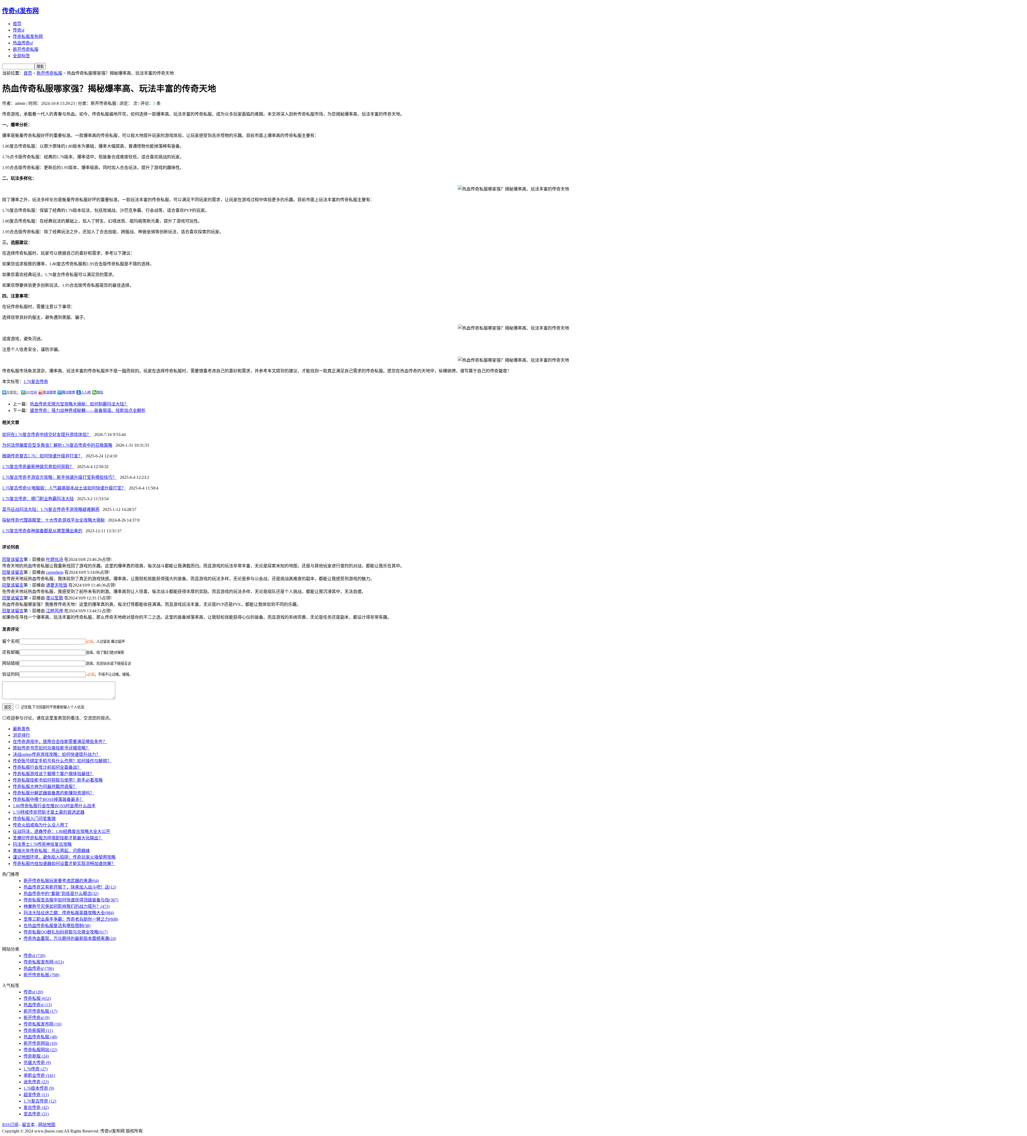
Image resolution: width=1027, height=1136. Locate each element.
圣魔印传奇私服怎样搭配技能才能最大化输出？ (58, 838)
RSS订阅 (10, 1124)
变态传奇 (36, 1114)
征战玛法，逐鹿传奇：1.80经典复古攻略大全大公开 (61, 831)
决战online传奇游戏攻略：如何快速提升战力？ (56, 754)
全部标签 (21, 55)
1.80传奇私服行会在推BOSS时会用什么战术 (54, 806)
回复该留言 (13, 559)
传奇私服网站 (40, 1049)
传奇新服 (36, 1056)
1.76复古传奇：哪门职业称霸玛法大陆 (38, 498)
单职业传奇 (39, 1075)
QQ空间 (31, 392)
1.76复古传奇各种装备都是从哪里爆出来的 (42, 531)
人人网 (86, 392)
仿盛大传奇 (37, 1062)
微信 (100, 392)
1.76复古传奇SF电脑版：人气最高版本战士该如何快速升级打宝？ (64, 488)
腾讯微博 (68, 392)
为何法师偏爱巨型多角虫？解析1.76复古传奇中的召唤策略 (57, 445)
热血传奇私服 (40, 1037)
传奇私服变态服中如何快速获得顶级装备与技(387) (71, 900)
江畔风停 (54, 611)
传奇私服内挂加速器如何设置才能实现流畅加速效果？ (64, 863)
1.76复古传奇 (36, 381)
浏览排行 (21, 735)
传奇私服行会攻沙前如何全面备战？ (47, 767)
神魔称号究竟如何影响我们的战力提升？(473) (67, 906)
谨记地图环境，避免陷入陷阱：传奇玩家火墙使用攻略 (64, 857)
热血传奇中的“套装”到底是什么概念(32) (61, 893)
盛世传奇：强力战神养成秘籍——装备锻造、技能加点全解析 (87, 410)
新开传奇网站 (40, 1043)
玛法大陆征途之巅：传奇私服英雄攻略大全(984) (69, 913)
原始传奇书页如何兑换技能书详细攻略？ (51, 748)
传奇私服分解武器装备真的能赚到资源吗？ (53, 793)
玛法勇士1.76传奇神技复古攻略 (42, 844)
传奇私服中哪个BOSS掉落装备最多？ (48, 799)
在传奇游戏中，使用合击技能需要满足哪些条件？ (60, 741)
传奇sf (18, 30)
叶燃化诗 (54, 559)
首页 (17, 23)
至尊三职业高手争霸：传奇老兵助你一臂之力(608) (71, 919)
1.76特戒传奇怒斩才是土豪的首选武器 (49, 812)
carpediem (54, 572)
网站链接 (10, 663)
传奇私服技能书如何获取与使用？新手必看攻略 (58, 780)
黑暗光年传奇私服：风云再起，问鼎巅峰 (51, 850)
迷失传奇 (36, 1082)
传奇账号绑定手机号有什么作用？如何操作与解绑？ (62, 761)
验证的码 (10, 674)
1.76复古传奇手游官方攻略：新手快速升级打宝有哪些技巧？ (59, 477)
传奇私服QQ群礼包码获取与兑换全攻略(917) (66, 932)
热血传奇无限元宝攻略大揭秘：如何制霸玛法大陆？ (79, 404)
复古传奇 (36, 1107)
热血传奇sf (23, 43)
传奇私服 (37, 998)
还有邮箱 (10, 652)
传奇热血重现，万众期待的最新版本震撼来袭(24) (70, 938)
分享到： (13, 392)
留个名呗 (10, 641)
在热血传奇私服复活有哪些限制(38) (57, 925)
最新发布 (21, 728)
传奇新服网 (38, 1030)
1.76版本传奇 (39, 1088)
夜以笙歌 (54, 598)
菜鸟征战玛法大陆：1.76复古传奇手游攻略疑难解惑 (50, 509)
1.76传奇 (36, 1069)
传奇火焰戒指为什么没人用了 (40, 825)
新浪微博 (49, 392)
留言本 (28, 1124)
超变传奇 (36, 1094)
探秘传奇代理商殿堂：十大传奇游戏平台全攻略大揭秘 (53, 520)
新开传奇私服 (26, 49)
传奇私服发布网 (28, 36)
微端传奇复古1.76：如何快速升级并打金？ (42, 456)
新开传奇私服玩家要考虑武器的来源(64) (61, 880)
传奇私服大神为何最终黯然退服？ (45, 786)
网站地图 (46, 1124)
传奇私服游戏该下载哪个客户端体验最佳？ (53, 773)
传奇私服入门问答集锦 (34, 818)
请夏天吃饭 (56, 585)
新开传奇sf (36, 1017)
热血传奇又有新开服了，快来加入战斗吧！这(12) (70, 887)
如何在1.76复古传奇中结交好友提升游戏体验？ (46, 434)
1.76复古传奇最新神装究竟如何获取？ (38, 466)
